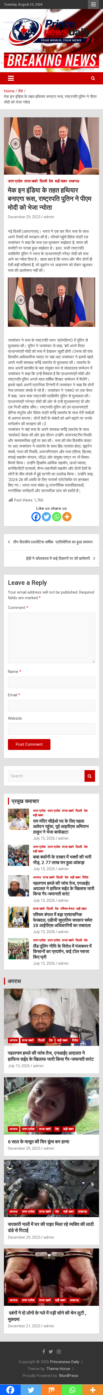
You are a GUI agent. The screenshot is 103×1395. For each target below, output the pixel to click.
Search (90, 776)
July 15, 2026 (44, 838)
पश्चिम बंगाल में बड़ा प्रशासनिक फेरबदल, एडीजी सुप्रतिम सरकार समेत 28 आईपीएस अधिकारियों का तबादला (62, 920)
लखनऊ (74, 181)
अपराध (37, 877)
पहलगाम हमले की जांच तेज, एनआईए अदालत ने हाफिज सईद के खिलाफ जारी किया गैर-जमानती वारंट (63, 889)
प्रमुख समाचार (25, 801)
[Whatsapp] (56, 516)
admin (49, 217)
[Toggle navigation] (11, 78)
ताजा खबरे (31, 181)
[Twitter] (46, 516)
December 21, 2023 (24, 1326)
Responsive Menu (93, 4)
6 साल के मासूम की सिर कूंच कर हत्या (38, 1141)
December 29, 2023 (24, 217)
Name (14, 671)
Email (14, 695)
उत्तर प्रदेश (15, 181)
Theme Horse (58, 1368)
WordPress (68, 1375)
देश (51, 181)
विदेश (85, 877)
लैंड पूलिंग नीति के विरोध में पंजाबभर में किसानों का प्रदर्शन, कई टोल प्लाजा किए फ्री (62, 951)
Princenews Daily (64, 1361)
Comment (18, 607)
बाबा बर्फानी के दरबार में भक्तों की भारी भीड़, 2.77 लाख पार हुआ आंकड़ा (62, 859)
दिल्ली (43, 181)
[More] (67, 516)
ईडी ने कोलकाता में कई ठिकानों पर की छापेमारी (58, 558)
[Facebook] (36, 516)
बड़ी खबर (61, 181)
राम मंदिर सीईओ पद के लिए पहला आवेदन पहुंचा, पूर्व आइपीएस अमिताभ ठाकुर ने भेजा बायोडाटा (61, 826)
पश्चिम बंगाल (67, 909)
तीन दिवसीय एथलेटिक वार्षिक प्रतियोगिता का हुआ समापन (53, 542)
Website (15, 718)
